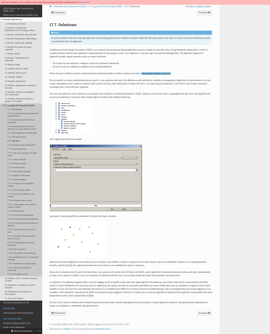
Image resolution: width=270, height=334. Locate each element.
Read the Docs (103, 329)
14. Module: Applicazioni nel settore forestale (20, 86)
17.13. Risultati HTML (16, 167)
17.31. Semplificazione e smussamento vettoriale (22, 258)
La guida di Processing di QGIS (105, 6)
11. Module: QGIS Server (16, 73)
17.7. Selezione (13, 141)
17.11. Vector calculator (16, 159)
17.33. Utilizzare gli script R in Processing (19, 269)
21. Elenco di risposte (14, 298)
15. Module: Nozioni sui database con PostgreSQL (19, 93)
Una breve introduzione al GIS (16, 303)
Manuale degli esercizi (12, 19)
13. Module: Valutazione (15, 81)
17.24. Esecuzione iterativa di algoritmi (22, 219)
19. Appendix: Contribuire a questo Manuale (20, 286)
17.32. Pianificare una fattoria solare (21, 264)
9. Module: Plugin (12, 65)
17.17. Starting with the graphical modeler (20, 185)
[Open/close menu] (1, 19)
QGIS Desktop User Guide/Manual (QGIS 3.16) (18, 9)
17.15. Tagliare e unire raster (18, 175)
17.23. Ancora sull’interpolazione (20, 215)
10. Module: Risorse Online (16, 69)
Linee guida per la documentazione (18, 313)
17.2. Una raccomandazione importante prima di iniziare (23, 115)
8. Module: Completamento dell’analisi (17, 59)
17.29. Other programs (16, 249)
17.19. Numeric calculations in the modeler (20, 195)
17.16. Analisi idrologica (16, 180)
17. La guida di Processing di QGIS (19, 105)
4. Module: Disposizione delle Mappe (21, 39)
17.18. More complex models (19, 190)
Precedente (59, 12)
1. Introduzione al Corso (15, 24)
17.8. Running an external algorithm (21, 145)
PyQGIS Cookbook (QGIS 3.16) (16, 323)
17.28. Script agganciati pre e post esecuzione (20, 244)
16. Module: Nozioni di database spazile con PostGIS (19, 100)
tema (82, 329)
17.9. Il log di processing (17, 149)
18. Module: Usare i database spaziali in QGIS (21, 279)
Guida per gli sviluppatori (14, 327)
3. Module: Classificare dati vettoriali (20, 35)
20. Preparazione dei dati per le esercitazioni (18, 293)
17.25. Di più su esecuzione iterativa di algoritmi (22, 224)
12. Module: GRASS (13, 77)
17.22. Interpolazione (15, 211)
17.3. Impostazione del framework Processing (21, 121)
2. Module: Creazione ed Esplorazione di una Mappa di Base (20, 29)
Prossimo (203, 12)
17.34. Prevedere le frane (17, 274)
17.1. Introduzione (14, 109)
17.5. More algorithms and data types (22, 133)
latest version (84, 2)
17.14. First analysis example (18, 172)
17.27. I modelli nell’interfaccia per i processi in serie (21, 237)
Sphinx (67, 329)
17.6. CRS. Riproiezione (16, 137)
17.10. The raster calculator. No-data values (22, 154)
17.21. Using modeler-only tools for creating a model (21, 206)
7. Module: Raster (12, 54)
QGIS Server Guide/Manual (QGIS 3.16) (20, 15)
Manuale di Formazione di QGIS (70, 6)
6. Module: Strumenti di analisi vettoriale (18, 48)
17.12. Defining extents (16, 164)
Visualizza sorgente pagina (198, 6)
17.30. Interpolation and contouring (21, 253)
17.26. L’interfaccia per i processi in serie (21, 231)
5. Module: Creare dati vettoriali (18, 43)
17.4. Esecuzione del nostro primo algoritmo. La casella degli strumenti (21, 128)
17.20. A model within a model (19, 200)
